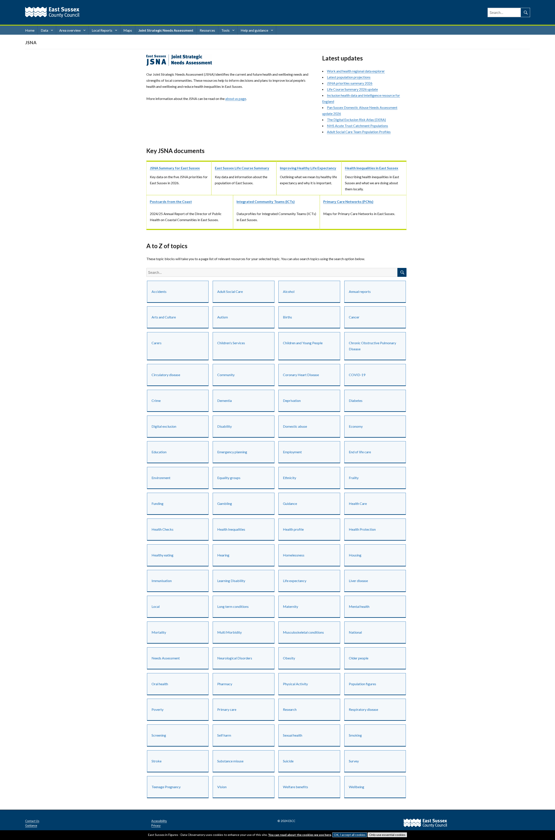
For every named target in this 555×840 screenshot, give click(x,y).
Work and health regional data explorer (356, 71)
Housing (355, 555)
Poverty (157, 709)
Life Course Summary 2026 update (352, 89)
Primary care (226, 709)
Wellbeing (356, 787)
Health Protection (362, 529)
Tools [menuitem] (225, 30)
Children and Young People (303, 343)
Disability (224, 426)
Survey (354, 761)
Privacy (156, 825)
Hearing (223, 555)
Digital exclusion (164, 426)
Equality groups (228, 478)
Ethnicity (289, 478)
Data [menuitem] (44, 30)
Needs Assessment (166, 658)
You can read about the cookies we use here (299, 835)
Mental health (359, 606)
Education (159, 452)
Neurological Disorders (234, 658)
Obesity (289, 658)
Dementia (224, 400)
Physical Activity (295, 684)
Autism (222, 317)
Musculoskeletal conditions (303, 632)
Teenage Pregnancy (166, 787)
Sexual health (292, 735)
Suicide (288, 761)
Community (226, 375)
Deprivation (292, 400)
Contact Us (32, 821)
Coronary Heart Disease (301, 375)
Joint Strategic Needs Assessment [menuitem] (165, 30)
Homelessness (293, 555)
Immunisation (162, 581)
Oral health (160, 684)
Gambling (224, 503)
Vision (222, 787)
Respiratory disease (363, 709)
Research (290, 709)
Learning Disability (231, 581)
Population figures (362, 684)
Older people (358, 658)
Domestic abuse (295, 426)
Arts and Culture (164, 317)
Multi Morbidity (229, 632)
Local (156, 606)
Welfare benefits (295, 787)
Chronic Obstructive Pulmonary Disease (372, 346)
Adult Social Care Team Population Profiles (359, 132)
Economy (356, 426)
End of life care (360, 452)
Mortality (159, 632)
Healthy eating (162, 555)
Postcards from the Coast (171, 201)
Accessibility (159, 821)
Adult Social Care (230, 291)
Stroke (157, 761)
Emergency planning (232, 452)
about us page (235, 98)
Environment (161, 478)
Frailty (354, 478)
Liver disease (358, 581)
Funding (157, 503)
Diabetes (355, 400)
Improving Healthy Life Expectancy (308, 168)
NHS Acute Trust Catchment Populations (357, 126)
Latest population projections (349, 77)
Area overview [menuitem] (70, 30)
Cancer (354, 317)
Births (287, 317)
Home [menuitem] (29, 30)
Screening (159, 735)
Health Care (358, 503)
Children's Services (231, 343)
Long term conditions (233, 606)
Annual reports (360, 291)
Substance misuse (230, 761)
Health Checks (162, 529)
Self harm (224, 735)
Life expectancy (294, 581)
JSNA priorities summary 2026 (349, 83)
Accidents (159, 291)
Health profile (293, 529)
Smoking (355, 735)
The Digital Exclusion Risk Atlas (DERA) (356, 119)
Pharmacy (224, 684)
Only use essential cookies (387, 835)
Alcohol (288, 291)
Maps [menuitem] (127, 30)
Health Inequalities (231, 529)
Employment (292, 452)
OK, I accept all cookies (350, 835)
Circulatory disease (166, 375)
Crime (156, 400)
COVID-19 (357, 375)
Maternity (290, 606)
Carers (157, 343)
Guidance (290, 503)
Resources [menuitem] (207, 30)
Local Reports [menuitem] (102, 30)
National (355, 632)
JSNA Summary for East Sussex (175, 168)
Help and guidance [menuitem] (254, 30)
